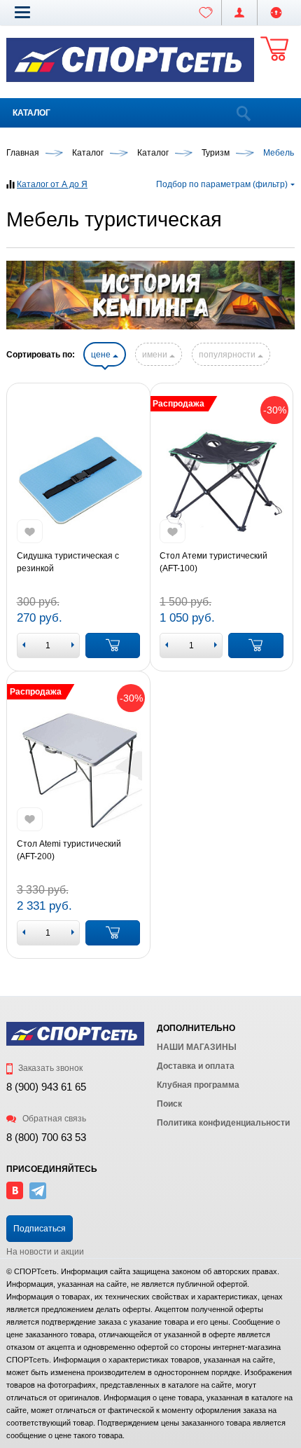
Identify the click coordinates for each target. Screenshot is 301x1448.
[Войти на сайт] (276, 12)
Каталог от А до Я (52, 184)
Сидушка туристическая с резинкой (68, 562)
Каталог (31, 113)
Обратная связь (53, 1118)
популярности (228, 355)
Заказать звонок (49, 1068)
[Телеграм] (37, 1196)
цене (102, 355)
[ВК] (14, 1196)
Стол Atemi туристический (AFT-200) (69, 850)
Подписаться (39, 1229)
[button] (22, 12)
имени (155, 355)
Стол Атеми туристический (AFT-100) (213, 562)
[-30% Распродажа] (222, 480)
